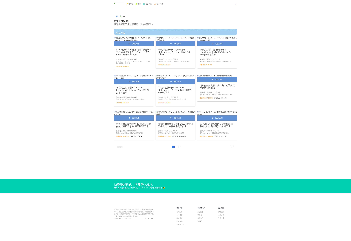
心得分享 (221, 215)
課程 (139, 4)
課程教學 (221, 212)
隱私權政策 (180, 224)
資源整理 (149, 4)
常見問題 (200, 221)
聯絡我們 (179, 218)
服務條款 (179, 221)
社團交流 (221, 218)
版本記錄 (179, 212)
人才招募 (179, 215)
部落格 (130, 4)
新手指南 (160, 4)
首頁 (117, 16)
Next (232, 147)
